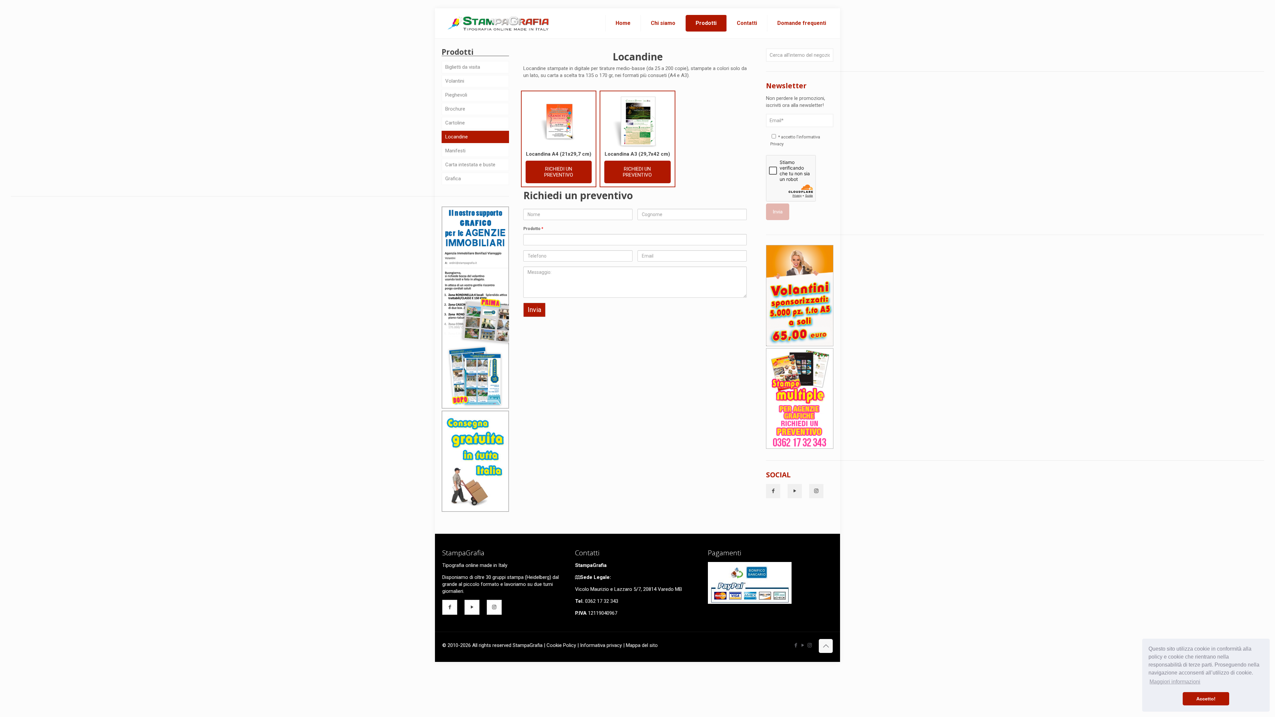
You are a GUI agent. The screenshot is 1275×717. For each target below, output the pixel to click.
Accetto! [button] (1206, 698)
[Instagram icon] (809, 645)
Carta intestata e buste (470, 165)
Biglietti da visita (462, 67)
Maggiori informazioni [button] (1174, 681)
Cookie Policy (561, 645)
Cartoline (455, 123)
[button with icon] (773, 491)
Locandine (456, 137)
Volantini (454, 81)
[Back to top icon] (826, 646)
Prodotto (533, 228)
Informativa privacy (601, 645)
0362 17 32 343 (601, 601)
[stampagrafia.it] (499, 23)
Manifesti (455, 151)
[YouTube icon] (802, 645)
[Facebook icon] (795, 645)
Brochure (455, 109)
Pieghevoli (456, 95)
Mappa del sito (642, 645)
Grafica (453, 179)
